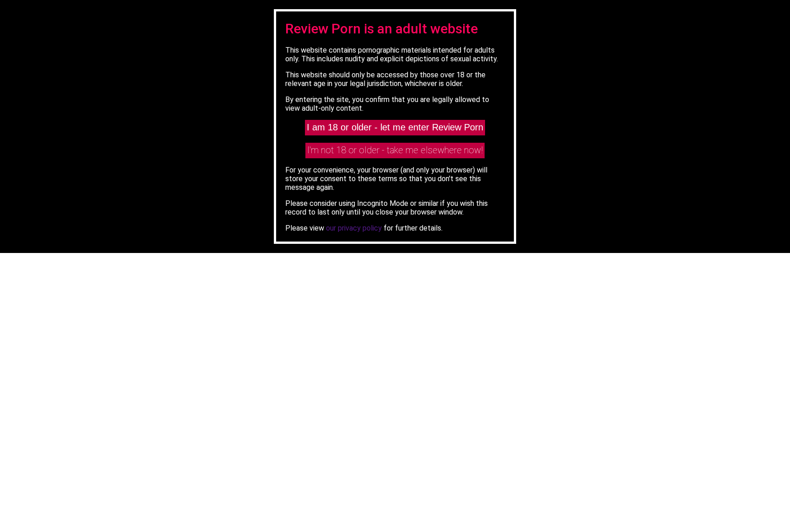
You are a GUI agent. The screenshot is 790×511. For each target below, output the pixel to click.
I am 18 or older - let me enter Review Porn (395, 127)
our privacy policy (354, 228)
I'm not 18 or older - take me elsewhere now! (395, 150)
